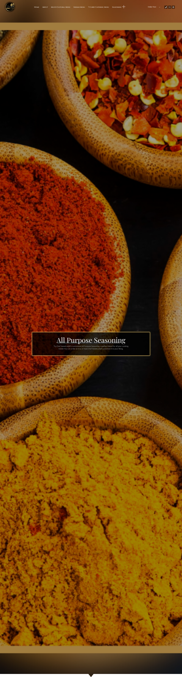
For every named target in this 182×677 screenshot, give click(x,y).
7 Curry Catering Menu (98, 7)
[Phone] (165, 7)
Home (36, 7)
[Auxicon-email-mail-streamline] (169, 7)
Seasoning (117, 7)
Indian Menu (79, 7)
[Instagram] (173, 7)
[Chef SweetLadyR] (10, 7)
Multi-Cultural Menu (60, 7)
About (45, 7)
